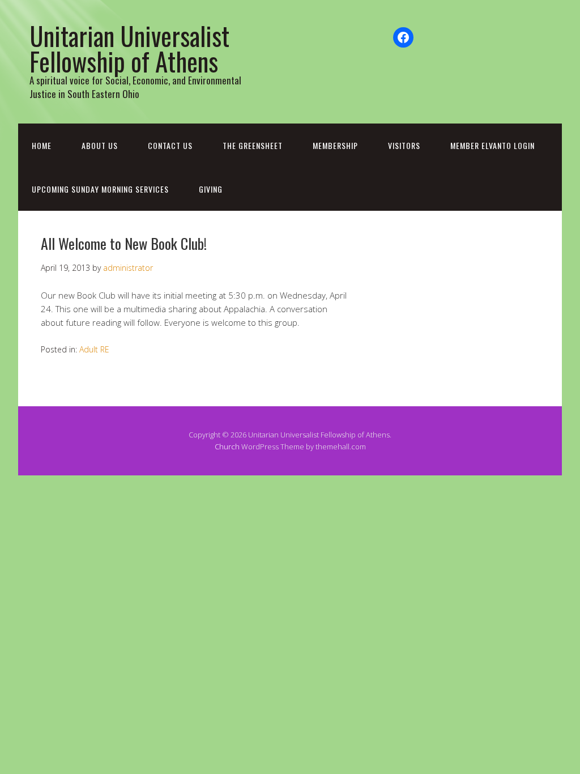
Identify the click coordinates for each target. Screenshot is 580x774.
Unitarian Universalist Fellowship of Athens (129, 48)
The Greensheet (253, 145)
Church (227, 446)
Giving (211, 189)
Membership (335, 145)
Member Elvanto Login (492, 145)
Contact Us (170, 145)
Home (42, 145)
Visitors (404, 145)
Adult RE (94, 349)
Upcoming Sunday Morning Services (100, 189)
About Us (100, 145)
